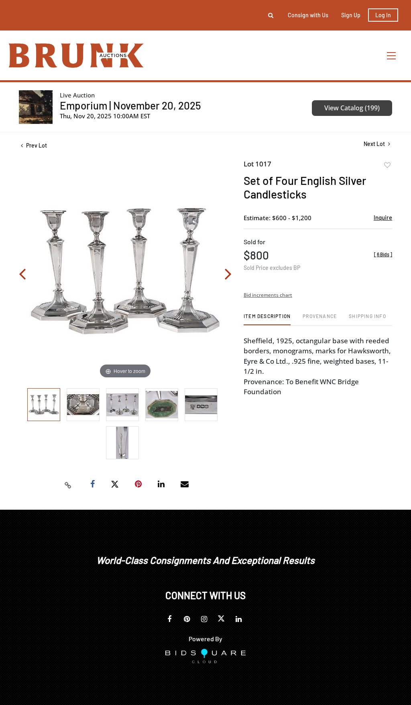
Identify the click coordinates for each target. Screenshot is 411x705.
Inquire (383, 217)
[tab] (267, 319)
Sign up (350, 15)
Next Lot (375, 143)
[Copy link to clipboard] (68, 484)
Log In (383, 15)
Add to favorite (387, 165)
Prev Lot (36, 145)
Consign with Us (308, 15)
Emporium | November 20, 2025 (130, 105)
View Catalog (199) (352, 107)
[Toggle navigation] (391, 55)
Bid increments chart (268, 295)
